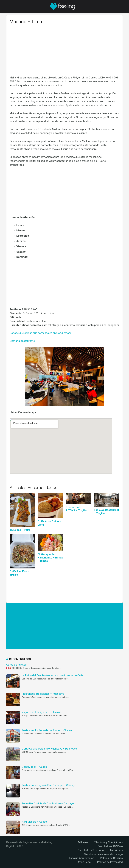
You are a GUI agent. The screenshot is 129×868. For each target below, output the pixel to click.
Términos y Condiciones (108, 842)
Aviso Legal (84, 862)
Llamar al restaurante (22, 340)
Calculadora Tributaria (91, 850)
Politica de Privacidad (110, 862)
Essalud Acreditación (81, 858)
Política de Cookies (111, 858)
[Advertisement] (64, 52)
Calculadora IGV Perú (110, 846)
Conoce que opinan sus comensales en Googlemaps (41, 333)
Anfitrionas (116, 850)
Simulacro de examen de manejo (103, 854)
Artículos (83, 842)
